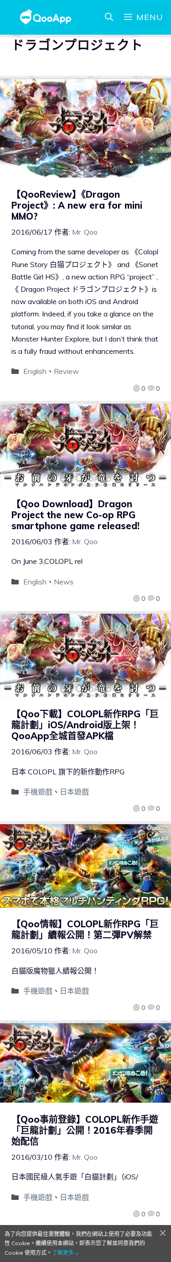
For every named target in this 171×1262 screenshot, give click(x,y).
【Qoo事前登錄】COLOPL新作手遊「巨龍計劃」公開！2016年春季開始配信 (84, 1130)
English (35, 371)
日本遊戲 (74, 791)
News (63, 581)
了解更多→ (65, 1252)
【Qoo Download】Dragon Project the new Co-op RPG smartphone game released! (75, 514)
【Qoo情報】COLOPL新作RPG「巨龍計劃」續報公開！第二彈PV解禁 (85, 929)
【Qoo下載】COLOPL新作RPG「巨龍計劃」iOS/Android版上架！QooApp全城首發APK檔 (85, 724)
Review (66, 371)
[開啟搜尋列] (109, 17)
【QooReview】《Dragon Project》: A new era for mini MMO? (76, 205)
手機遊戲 (37, 791)
